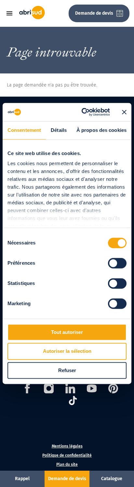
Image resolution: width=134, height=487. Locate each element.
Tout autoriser (67, 332)
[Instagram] (49, 390)
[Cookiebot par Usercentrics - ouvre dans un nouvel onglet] (83, 112)
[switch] (117, 263)
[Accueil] (32, 18)
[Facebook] (27, 390)
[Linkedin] (70, 390)
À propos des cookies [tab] (101, 130)
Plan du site (67, 464)
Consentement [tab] (24, 130)
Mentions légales (67, 446)
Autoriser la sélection (67, 351)
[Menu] (12, 13)
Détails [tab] (59, 130)
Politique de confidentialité (67, 455)
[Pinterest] (113, 390)
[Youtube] (92, 390)
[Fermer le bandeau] (124, 112)
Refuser (67, 370)
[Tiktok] (73, 402)
